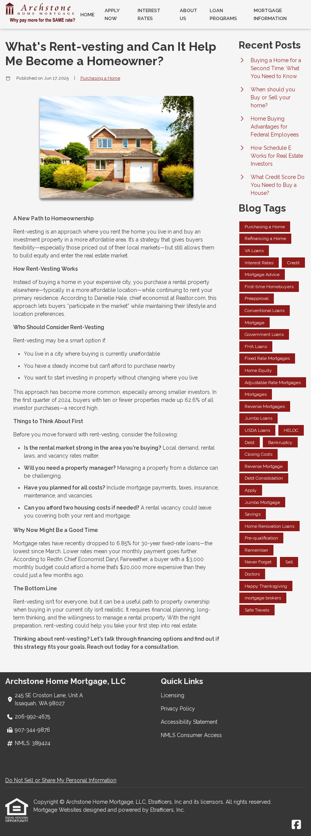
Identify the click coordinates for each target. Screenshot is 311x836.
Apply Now (112, 14)
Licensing (172, 695)
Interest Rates (149, 14)
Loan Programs (223, 14)
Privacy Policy (178, 709)
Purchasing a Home (100, 78)
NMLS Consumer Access (191, 735)
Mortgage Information (270, 14)
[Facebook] (296, 825)
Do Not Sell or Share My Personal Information (60, 780)
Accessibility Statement (189, 722)
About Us (188, 14)
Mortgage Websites (58, 810)
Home (87, 14)
